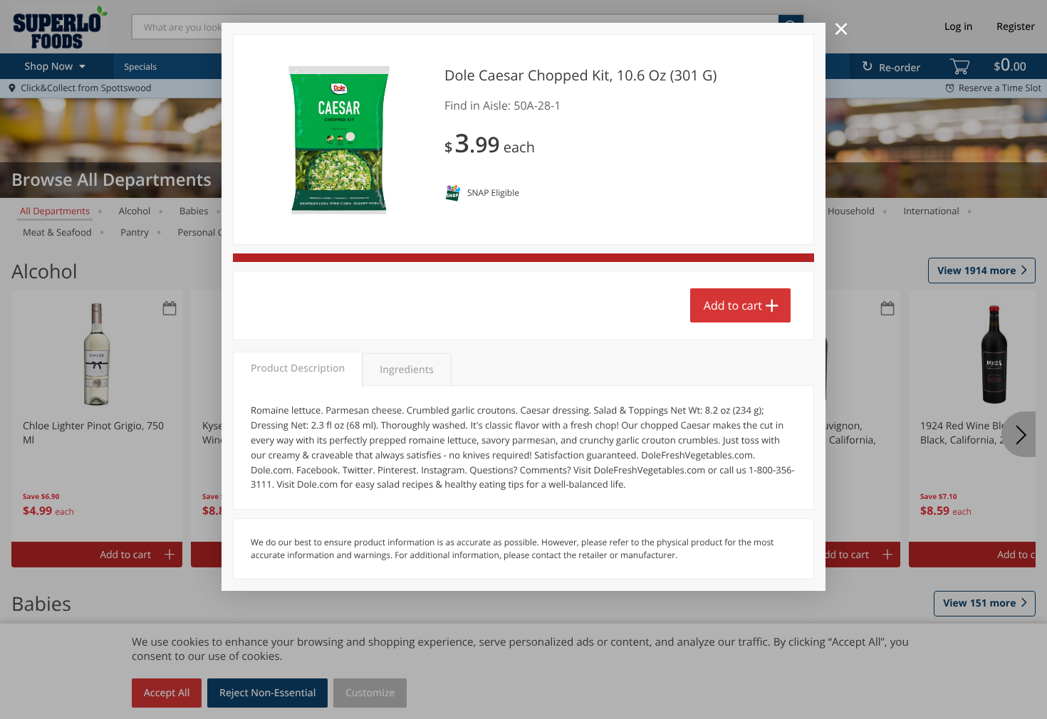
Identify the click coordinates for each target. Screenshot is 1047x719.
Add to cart (733, 305)
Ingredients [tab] (406, 370)
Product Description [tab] (298, 368)
